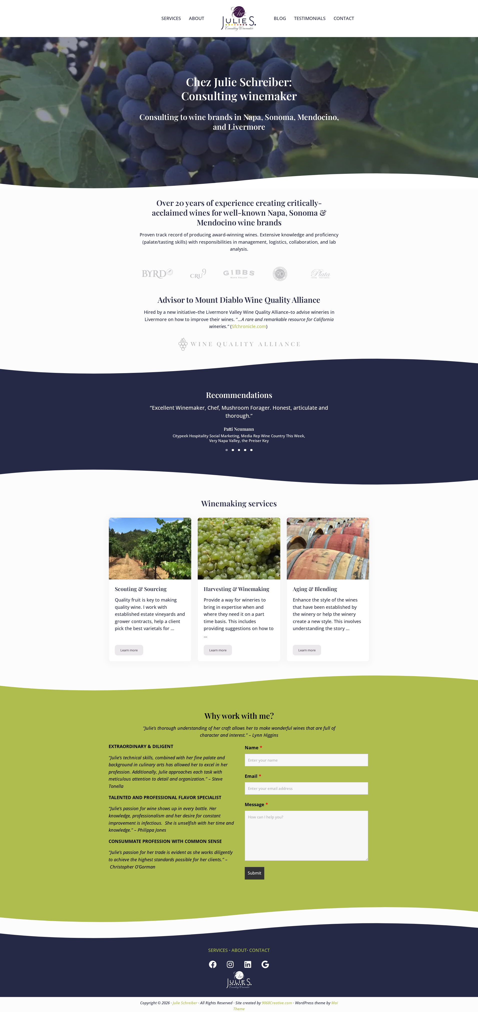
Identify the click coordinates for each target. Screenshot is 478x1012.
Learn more (131, 651)
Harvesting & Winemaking (236, 589)
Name (253, 747)
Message (256, 804)
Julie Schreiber (185, 1002)
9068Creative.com (277, 1002)
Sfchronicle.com (249, 326)
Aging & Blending (315, 589)
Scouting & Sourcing (141, 589)
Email (253, 776)
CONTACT (259, 950)
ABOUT (239, 950)
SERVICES (218, 950)
